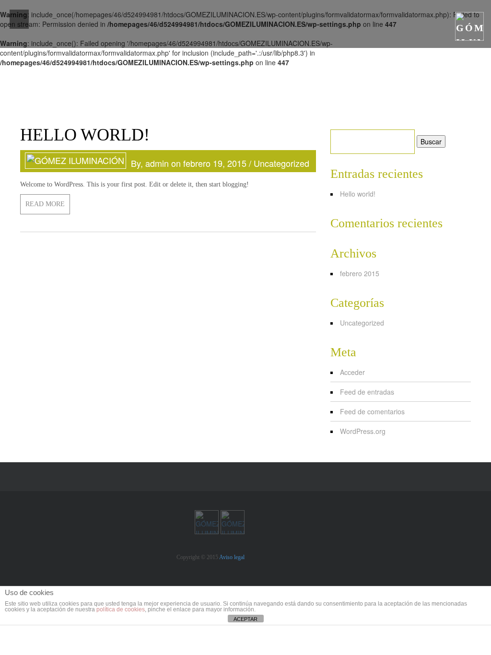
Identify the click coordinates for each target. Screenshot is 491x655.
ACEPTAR (245, 619)
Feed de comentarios (372, 411)
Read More (45, 204)
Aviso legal (232, 557)
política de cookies (120, 609)
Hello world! (357, 194)
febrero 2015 (359, 273)
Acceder (352, 372)
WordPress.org (363, 431)
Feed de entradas (367, 392)
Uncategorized (281, 163)
